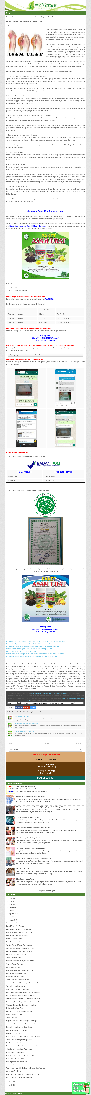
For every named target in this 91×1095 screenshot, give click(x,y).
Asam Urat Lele (11, 1065)
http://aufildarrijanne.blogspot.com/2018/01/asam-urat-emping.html (29, 649)
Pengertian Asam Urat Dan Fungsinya (19, 951)
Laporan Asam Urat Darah (15, 976)
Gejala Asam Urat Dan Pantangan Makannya (21, 1021)
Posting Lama (79, 743)
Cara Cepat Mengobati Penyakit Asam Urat (21, 651)
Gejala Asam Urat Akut (14, 1033)
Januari (11, 920)
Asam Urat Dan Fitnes (14, 1071)
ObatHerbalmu (61, 693)
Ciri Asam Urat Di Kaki (22, 716)
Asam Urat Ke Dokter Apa (15, 1052)
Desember (12, 907)
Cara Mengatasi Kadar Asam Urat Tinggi (20, 1055)
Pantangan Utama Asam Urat (16, 973)
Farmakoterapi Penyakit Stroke (27, 817)
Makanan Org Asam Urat (14, 1008)
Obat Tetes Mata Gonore (25, 869)
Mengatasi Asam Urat (19, 17)
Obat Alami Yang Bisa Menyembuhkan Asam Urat (23, 1074)
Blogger (51, 891)
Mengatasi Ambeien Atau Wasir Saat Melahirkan (33, 858)
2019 (10, 901)
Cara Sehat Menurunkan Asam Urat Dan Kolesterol (23, 992)
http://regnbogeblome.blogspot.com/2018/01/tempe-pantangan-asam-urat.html (32, 646)
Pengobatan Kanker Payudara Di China (30, 848)
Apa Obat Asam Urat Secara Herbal (18, 929)
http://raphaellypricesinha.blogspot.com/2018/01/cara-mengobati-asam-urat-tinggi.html (35, 644)
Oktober (11, 910)
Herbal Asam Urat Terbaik (15, 926)
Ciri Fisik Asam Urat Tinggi (15, 986)
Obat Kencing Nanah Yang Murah (28, 838)
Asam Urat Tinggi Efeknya (15, 1014)
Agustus (11, 914)
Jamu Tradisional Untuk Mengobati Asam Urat (22, 983)
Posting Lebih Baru (13, 743)
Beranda (47, 743)
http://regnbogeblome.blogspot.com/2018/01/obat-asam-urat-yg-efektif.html (31, 656)
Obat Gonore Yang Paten (25, 879)
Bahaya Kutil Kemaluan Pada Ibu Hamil (30, 796)
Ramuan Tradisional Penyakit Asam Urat (20, 961)
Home (8, 17)
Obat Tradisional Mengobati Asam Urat (43, 693)
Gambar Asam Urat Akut (14, 964)
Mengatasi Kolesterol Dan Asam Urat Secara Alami (23, 1036)
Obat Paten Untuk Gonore (25, 786)
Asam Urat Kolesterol (13, 957)
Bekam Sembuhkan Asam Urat (16, 1030)
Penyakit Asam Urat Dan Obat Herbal (19, 1027)
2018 (10, 904)
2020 (10, 898)
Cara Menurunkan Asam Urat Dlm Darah (20, 1011)
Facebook (18, 707)
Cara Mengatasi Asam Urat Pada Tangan (20, 948)
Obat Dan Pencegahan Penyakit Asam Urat (21, 1005)
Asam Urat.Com (11, 1017)
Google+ (26, 707)
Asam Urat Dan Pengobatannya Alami (19, 1040)
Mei (10, 917)
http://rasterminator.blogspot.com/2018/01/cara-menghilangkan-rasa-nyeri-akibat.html (35, 654)
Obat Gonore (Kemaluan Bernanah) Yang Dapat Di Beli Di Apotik (39, 807)
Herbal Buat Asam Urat (14, 942)
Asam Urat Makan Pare (14, 967)
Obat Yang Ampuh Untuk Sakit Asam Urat (20, 995)
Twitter (33, 707)
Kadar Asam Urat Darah (14, 939)
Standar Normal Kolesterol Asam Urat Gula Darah (23, 999)
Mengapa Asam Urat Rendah (16, 1058)
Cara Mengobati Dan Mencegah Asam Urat (21, 923)
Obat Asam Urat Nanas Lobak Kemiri (19, 1077)
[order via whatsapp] (81, 1093)
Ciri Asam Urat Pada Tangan (16, 954)
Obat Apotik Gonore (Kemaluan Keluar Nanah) (33, 827)
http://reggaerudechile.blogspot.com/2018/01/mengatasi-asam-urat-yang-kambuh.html (35, 641)
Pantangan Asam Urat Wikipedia (17, 935)
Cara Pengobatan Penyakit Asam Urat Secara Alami (24, 1002)
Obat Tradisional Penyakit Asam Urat (26, 723)
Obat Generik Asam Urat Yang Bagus (19, 1049)
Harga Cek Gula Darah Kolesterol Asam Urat (21, 1046)
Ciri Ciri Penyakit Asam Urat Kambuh (19, 945)
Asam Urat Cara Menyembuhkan (17, 980)
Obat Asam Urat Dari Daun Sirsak (17, 989)
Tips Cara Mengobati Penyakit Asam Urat (20, 1024)
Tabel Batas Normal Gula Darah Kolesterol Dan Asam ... (25, 1068)
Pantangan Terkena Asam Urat (24, 731)
